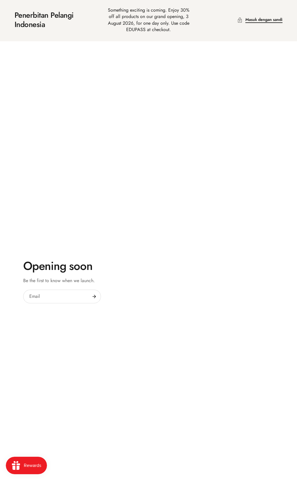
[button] (259, 20)
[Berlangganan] (94, 297)
